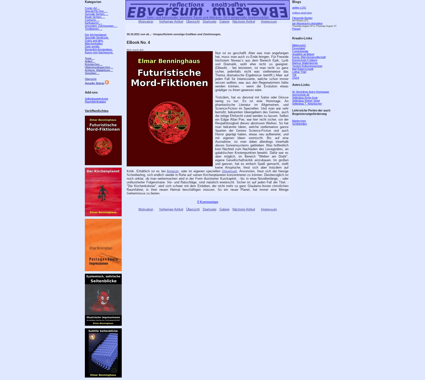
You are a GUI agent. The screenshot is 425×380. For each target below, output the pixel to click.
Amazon (173, 171)
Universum (229, 171)
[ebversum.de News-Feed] (107, 83)
